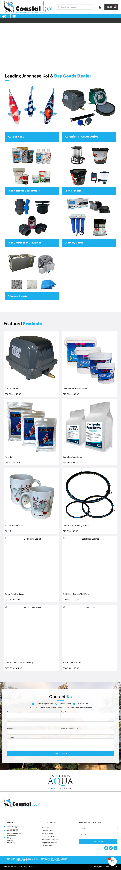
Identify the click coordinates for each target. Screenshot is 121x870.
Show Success (47, 833)
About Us (45, 827)
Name (9, 712)
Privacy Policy (47, 846)
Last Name (65, 712)
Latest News (47, 830)
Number (10, 729)
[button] (14, 16)
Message (10, 737)
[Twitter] (111, 848)
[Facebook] (106, 848)
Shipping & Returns (49, 843)
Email (9, 720)
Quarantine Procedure (50, 836)
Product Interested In (69, 729)
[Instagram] (115, 848)
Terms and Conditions (50, 839)
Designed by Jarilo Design (105, 867)
